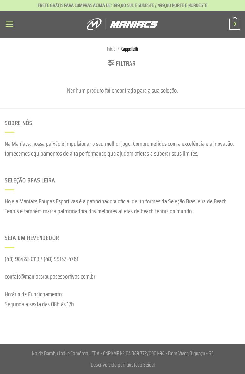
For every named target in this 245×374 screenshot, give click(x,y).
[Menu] (9, 24)
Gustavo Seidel (140, 364)
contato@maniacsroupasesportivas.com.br (50, 276)
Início (111, 49)
